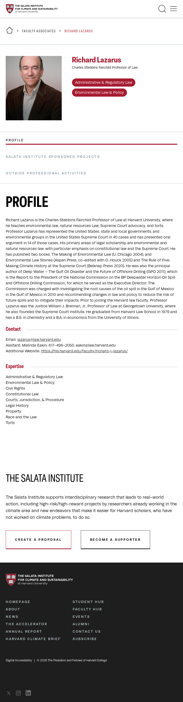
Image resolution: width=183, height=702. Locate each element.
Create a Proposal (38, 540)
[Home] (9, 33)
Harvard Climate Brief (33, 639)
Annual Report (24, 631)
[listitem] (10, 693)
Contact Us (87, 631)
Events (81, 617)
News (12, 617)
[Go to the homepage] (32, 9)
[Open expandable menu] (173, 9)
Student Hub (88, 602)
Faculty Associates (39, 31)
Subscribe (85, 639)
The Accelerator (26, 624)
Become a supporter (115, 540)
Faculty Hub (87, 609)
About (13, 609)
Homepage (18, 602)
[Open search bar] (162, 9)
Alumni (81, 624)
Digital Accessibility (19, 660)
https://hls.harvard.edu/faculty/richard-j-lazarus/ (84, 351)
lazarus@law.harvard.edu (39, 339)
